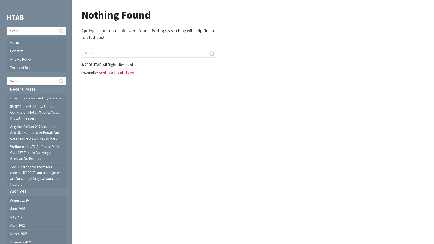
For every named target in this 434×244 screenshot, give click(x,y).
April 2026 (18, 225)
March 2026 (19, 233)
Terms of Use (20, 67)
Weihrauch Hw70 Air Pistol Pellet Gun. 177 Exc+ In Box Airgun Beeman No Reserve (35, 152)
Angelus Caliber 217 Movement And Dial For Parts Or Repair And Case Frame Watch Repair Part (35, 132)
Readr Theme (125, 72)
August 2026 (19, 200)
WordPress (106, 72)
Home (15, 42)
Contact (16, 51)
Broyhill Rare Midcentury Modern (35, 98)
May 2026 (17, 217)
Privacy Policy (20, 59)
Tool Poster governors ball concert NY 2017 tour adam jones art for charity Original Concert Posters (35, 175)
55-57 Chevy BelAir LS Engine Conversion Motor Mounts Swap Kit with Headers (34, 112)
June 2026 (18, 208)
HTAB (15, 17)
